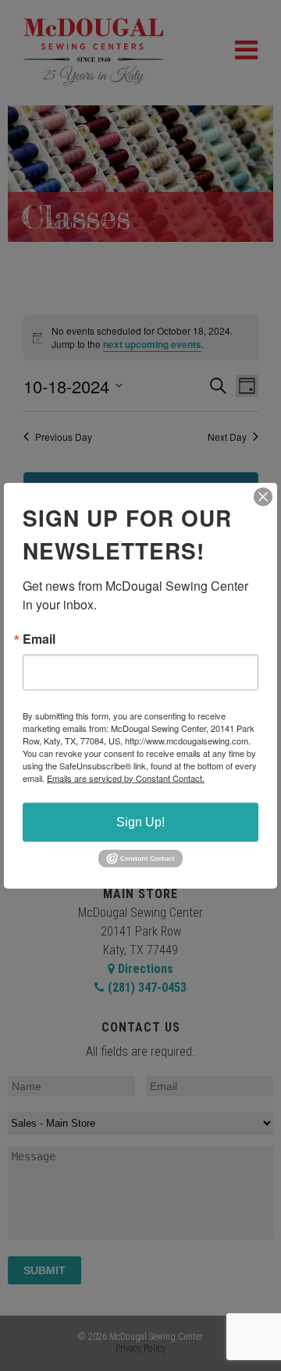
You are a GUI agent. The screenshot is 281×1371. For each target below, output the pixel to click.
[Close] (263, 496)
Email (39, 638)
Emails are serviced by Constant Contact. (126, 777)
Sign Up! (140, 821)
